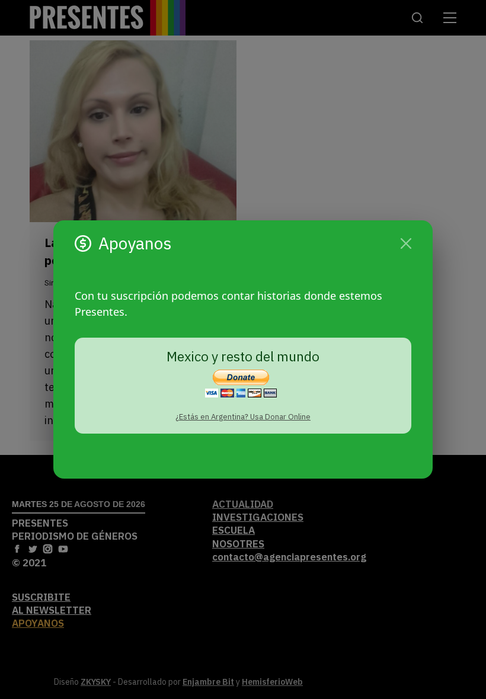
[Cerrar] (406, 243)
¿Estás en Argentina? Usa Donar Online (243, 417)
